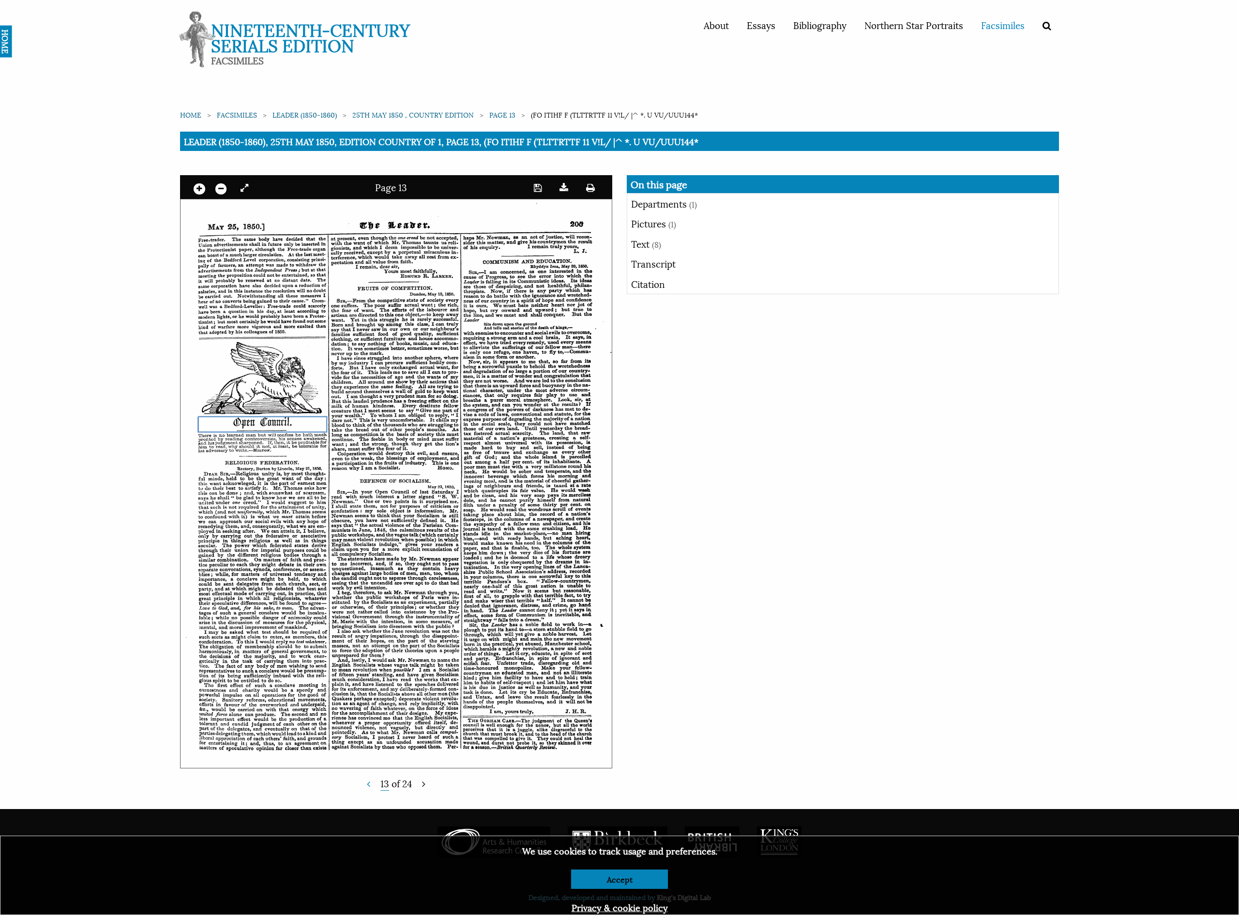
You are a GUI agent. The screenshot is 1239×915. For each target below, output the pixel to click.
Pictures (653, 223)
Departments (664, 203)
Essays (761, 24)
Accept (620, 879)
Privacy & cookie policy (620, 907)
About (716, 24)
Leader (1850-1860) (304, 114)
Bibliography (819, 24)
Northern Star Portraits (913, 24)
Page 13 (502, 114)
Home (190, 114)
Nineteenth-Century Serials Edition (310, 36)
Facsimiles (1003, 24)
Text (646, 243)
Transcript (653, 263)
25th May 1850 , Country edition (413, 114)
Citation (648, 283)
